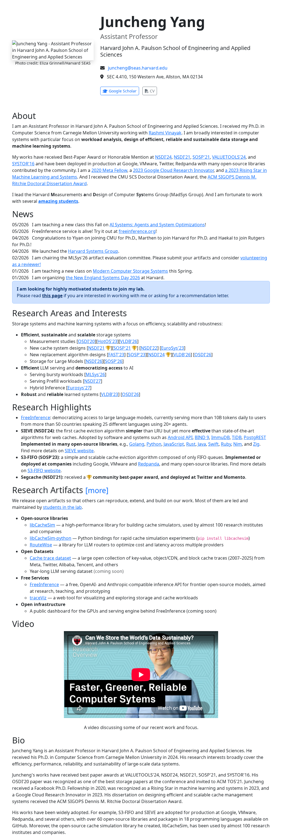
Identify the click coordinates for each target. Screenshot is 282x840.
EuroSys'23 (172, 348)
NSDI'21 (182, 157)
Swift (213, 444)
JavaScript (174, 444)
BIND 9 (202, 437)
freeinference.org (137, 231)
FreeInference (35, 417)
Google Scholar (123, 91)
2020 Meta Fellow (109, 170)
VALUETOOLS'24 (229, 157)
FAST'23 (116, 355)
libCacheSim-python (50, 538)
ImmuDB (220, 437)
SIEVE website (79, 451)
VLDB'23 (109, 394)
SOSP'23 (136, 355)
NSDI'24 (163, 157)
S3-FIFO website (44, 470)
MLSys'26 (95, 374)
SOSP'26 (113, 361)
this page (52, 296)
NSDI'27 (92, 381)
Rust (191, 444)
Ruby (226, 444)
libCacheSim (42, 525)
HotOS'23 (107, 341)
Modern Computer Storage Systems (130, 271)
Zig (256, 444)
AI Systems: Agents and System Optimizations (157, 225)
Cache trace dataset (50, 558)
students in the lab (62, 507)
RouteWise (41, 545)
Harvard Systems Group (93, 251)
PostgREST (255, 437)
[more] (97, 490)
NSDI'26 (94, 361)
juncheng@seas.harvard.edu (137, 68)
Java (202, 444)
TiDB (237, 437)
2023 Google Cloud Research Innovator (173, 170)
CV (153, 91)
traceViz (38, 598)
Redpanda (148, 464)
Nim (237, 444)
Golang (136, 444)
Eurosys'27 (78, 388)
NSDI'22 (149, 348)
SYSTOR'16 (23, 164)
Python (154, 444)
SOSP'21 (201, 157)
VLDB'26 (128, 341)
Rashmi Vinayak (165, 133)
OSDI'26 (202, 355)
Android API (180, 437)
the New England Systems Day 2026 (103, 278)
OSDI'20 (86, 341)
